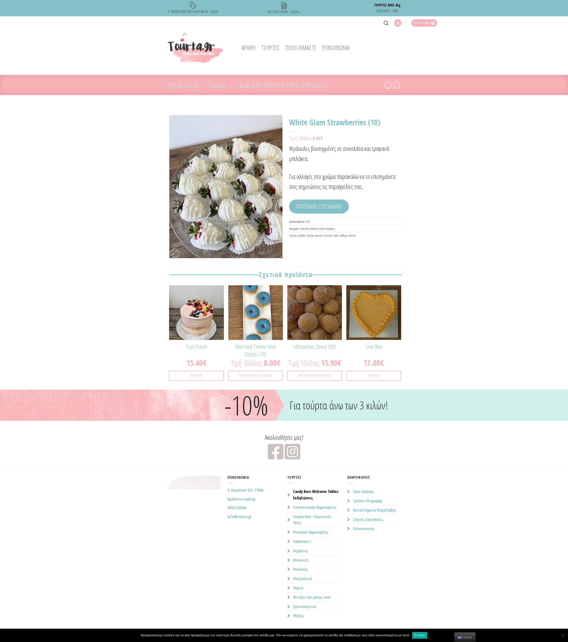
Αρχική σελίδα (183, 85)
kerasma (319, 235)
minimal (328, 235)
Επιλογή (196, 375)
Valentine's (302, 541)
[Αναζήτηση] (386, 23)
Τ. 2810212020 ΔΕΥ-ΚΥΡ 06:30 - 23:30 (193, 11)
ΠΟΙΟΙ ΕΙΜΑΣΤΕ (301, 48)
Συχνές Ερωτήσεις (368, 519)
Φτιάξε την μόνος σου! (312, 597)
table (335, 235)
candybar (301, 235)
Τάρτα (298, 587)
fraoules (310, 235)
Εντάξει (419, 635)
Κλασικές (301, 560)
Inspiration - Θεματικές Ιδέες (312, 520)
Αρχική (249, 48)
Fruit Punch (196, 347)
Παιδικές (300, 569)
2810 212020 (236, 507)
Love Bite (373, 347)
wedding (343, 235)
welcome (352, 235)
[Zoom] (175, 252)
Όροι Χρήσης (363, 491)
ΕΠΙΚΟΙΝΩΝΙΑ (336, 48)
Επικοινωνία (363, 528)
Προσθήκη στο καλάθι (319, 206)
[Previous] (169, 337)
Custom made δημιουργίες (314, 507)
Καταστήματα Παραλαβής (374, 510)
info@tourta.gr (239, 516)
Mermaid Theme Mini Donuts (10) (255, 350)
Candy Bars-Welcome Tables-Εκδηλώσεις (282, 85)
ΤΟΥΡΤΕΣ (270, 48)
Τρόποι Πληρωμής (368, 500)
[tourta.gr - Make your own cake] (195, 48)
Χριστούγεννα (304, 606)
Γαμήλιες (300, 550)
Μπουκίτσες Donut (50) (315, 347)
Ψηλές (298, 615)
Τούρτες (218, 85)
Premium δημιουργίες (310, 532)
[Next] (401, 337)
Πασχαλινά (302, 578)
